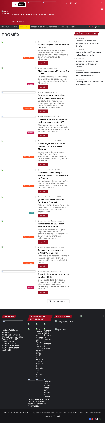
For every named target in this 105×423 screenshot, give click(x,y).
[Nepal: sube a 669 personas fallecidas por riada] (39, 325)
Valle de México (18, 21)
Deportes (50, 15)
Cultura (36, 15)
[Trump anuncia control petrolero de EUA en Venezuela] (39, 381)
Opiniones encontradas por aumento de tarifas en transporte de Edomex (53, 175)
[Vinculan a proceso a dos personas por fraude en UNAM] (47, 325)
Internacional (26, 15)
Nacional (15, 15)
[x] (101, 27)
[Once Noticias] (7, 12)
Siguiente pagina (57, 301)
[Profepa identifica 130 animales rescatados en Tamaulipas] (31, 381)
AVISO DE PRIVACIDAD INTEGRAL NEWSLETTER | (19, 413)
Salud (43, 15)
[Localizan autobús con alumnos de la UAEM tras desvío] (31, 325)
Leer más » (43, 63)
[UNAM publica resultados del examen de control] (39, 353)
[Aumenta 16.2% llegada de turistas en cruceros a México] (47, 338)
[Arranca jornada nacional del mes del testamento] (31, 330)
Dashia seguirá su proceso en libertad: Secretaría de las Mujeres (51, 146)
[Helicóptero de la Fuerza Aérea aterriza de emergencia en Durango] (47, 388)
